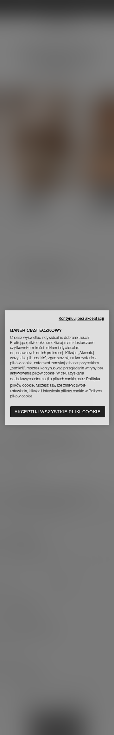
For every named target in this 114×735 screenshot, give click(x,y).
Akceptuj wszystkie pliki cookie (58, 412)
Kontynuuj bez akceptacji (81, 318)
